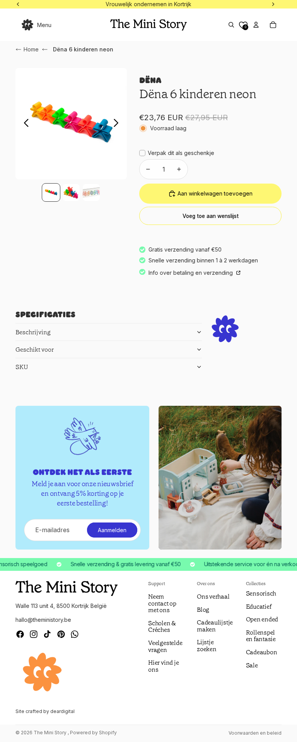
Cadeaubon (261, 652)
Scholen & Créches (162, 626)
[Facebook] (20, 634)
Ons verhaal (213, 596)
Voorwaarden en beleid (255, 733)
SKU (21, 367)
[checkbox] (176, 153)
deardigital (62, 711)
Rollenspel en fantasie (261, 635)
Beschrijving (33, 332)
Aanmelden (112, 530)
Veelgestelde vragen (165, 646)
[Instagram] (33, 634)
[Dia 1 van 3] (51, 192)
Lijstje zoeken (207, 645)
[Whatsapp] (74, 634)
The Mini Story (51, 732)
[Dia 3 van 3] (91, 192)
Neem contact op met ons (162, 603)
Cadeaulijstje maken (215, 625)
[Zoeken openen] (231, 24)
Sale (252, 665)
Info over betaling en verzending (191, 272)
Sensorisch (261, 593)
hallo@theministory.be (43, 619)
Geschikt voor (34, 349)
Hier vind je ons (163, 666)
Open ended (262, 619)
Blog (203, 610)
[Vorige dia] (24, 123)
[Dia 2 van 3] (71, 192)
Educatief (258, 606)
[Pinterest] (61, 634)
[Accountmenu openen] (256, 24)
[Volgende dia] (118, 123)
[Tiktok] (47, 634)
